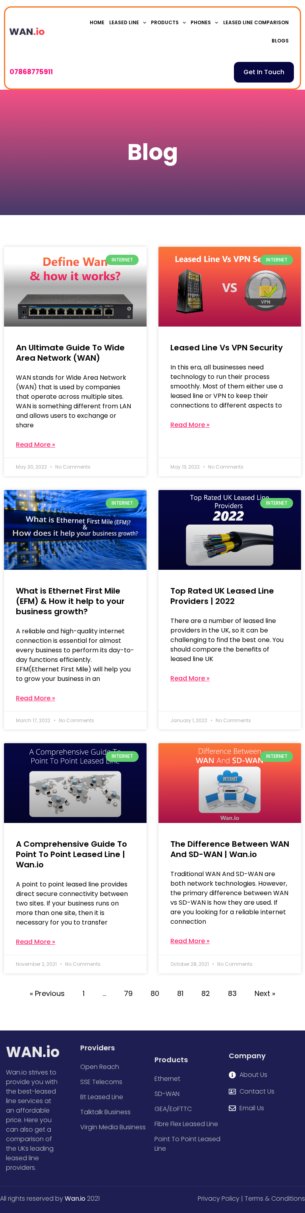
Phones (201, 22)
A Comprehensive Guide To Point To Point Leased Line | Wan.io (71, 854)
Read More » (35, 444)
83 (232, 993)
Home (97, 22)
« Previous (47, 993)
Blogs (280, 40)
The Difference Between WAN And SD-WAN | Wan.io (229, 849)
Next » (265, 993)
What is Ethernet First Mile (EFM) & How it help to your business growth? (70, 601)
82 (205, 993)
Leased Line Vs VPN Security (226, 347)
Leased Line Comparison (256, 22)
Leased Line (124, 22)
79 (128, 993)
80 (155, 993)
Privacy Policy (218, 1198)
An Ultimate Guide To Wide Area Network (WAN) (70, 352)
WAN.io (33, 1052)
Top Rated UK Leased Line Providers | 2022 (222, 596)
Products (165, 22)
